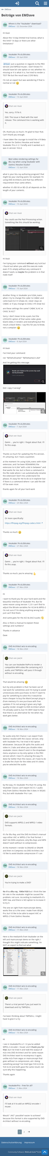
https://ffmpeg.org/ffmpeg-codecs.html (23, 523)
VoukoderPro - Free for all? (21, 1085)
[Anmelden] (17, 3)
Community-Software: (24, 1152)
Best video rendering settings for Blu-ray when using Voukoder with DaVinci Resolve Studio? (24, 162)
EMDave (12, 26)
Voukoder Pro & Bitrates (19, 54)
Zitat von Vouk (15, 106)
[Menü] (45, 3)
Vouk (7, 64)
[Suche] (37, 3)
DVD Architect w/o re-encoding (22, 646)
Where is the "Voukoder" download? (25, 23)
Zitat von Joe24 (15, 658)
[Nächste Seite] (28, 1132)
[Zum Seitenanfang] (45, 1152)
